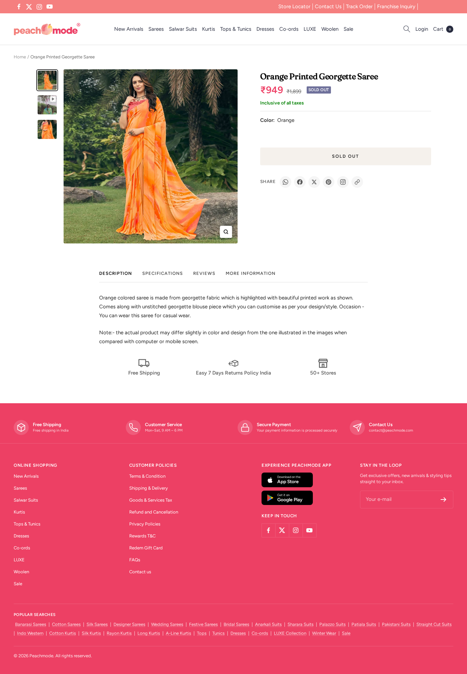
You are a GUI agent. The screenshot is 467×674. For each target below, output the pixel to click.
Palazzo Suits (332, 624)
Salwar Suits (183, 29)
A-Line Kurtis (178, 633)
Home (20, 56)
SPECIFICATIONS (162, 273)
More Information (251, 273)
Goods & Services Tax (150, 500)
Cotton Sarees (66, 624)
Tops (201, 633)
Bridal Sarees (236, 624)
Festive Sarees (203, 624)
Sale (348, 29)
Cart (442, 29)
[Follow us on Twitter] (29, 7)
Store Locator (294, 6)
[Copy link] (357, 182)
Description (115, 273)
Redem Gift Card (146, 547)
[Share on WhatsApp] (285, 182)
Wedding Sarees (167, 624)
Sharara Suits (300, 624)
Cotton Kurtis (62, 633)
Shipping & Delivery (148, 488)
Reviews (204, 273)
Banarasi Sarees (30, 624)
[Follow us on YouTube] (49, 7)
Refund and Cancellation (153, 512)
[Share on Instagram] (343, 182)
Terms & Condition (147, 476)
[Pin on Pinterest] (328, 182)
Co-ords (288, 29)
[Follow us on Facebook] (19, 7)
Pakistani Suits (396, 624)
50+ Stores (323, 373)
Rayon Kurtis (119, 633)
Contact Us (328, 6)
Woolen (329, 29)
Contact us (140, 571)
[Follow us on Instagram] (39, 7)
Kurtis (208, 29)
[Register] (443, 499)
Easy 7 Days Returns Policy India (233, 373)
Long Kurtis (148, 633)
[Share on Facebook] (300, 182)
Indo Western (30, 633)
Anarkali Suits (268, 624)
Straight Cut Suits (434, 624)
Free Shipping (144, 373)
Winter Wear (324, 633)
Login (421, 29)
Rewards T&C (142, 535)
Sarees (156, 29)
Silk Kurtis (91, 633)
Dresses (265, 29)
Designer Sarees (129, 624)
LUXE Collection (290, 633)
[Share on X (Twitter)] (314, 182)
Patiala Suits (363, 624)
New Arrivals (128, 29)
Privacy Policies (144, 523)
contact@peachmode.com (391, 430)
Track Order (359, 6)
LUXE (310, 29)
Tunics (218, 633)
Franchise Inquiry (396, 6)
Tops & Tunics (235, 29)
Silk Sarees (97, 624)
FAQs (134, 559)
